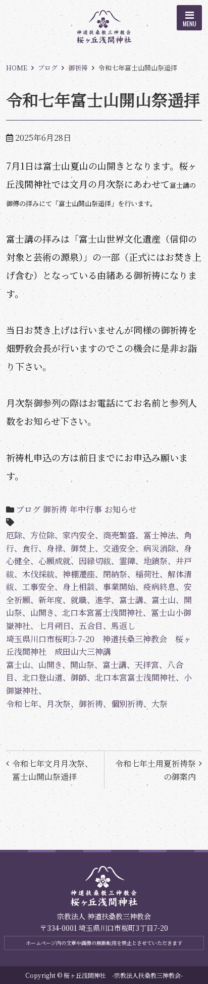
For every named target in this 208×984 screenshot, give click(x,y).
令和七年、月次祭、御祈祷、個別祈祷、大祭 (87, 704)
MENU (189, 23)
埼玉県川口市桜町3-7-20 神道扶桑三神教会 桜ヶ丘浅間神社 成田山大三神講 (98, 645)
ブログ (48, 67)
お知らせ (121, 509)
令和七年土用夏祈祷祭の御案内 (155, 770)
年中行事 (86, 509)
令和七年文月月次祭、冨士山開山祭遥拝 (52, 770)
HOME (16, 67)
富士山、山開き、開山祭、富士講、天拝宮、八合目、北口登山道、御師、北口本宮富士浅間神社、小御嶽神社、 (99, 677)
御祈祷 (78, 67)
